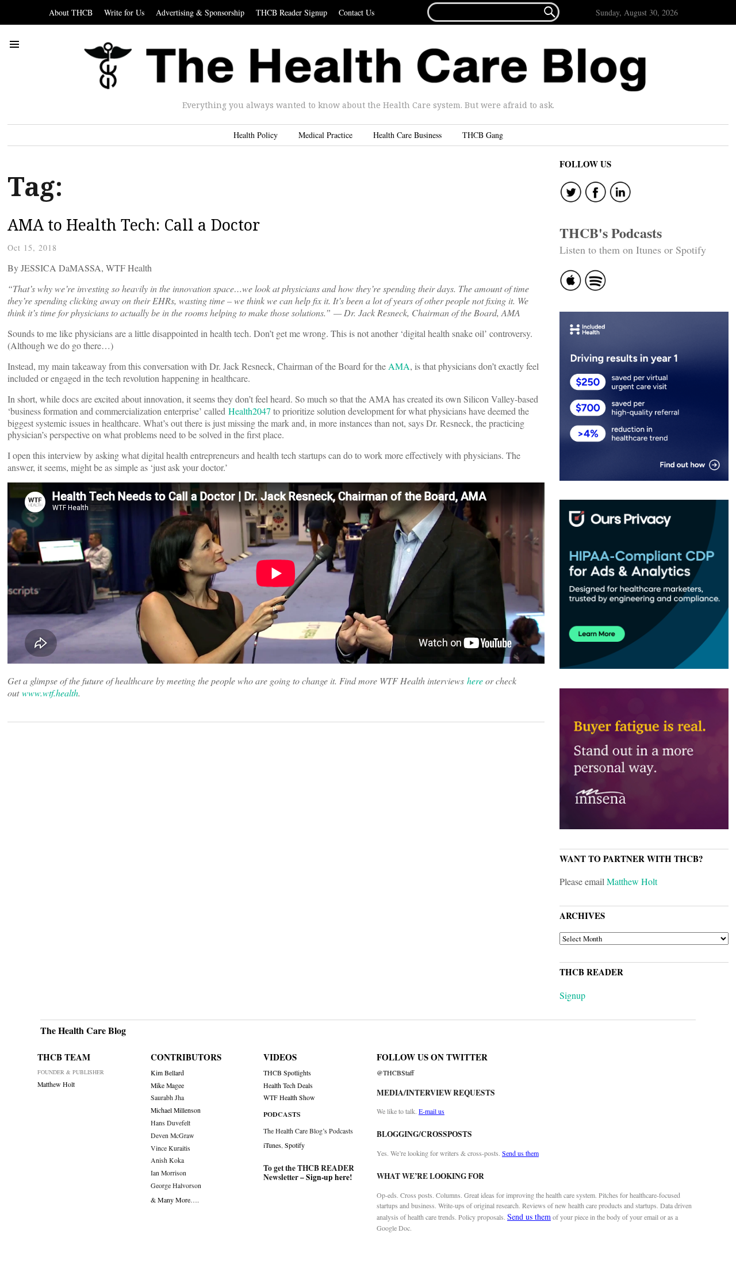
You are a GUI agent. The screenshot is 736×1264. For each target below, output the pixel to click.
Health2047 (249, 411)
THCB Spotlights (287, 1072)
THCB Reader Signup (291, 12)
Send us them (520, 1153)
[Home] (365, 67)
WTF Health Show (289, 1097)
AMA (399, 366)
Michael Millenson (176, 1110)
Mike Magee (167, 1085)
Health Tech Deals (288, 1085)
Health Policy (255, 134)
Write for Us (124, 12)
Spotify (295, 1145)
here (475, 681)
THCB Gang (482, 134)
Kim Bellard (167, 1072)
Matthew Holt (632, 881)
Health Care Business (407, 134)
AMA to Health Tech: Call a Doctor (133, 224)
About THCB (71, 12)
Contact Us (356, 12)
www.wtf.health (50, 693)
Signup (572, 995)
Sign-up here (328, 1177)
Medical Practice (325, 134)
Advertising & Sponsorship (200, 12)
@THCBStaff (395, 1072)
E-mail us (431, 1111)
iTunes (272, 1145)
